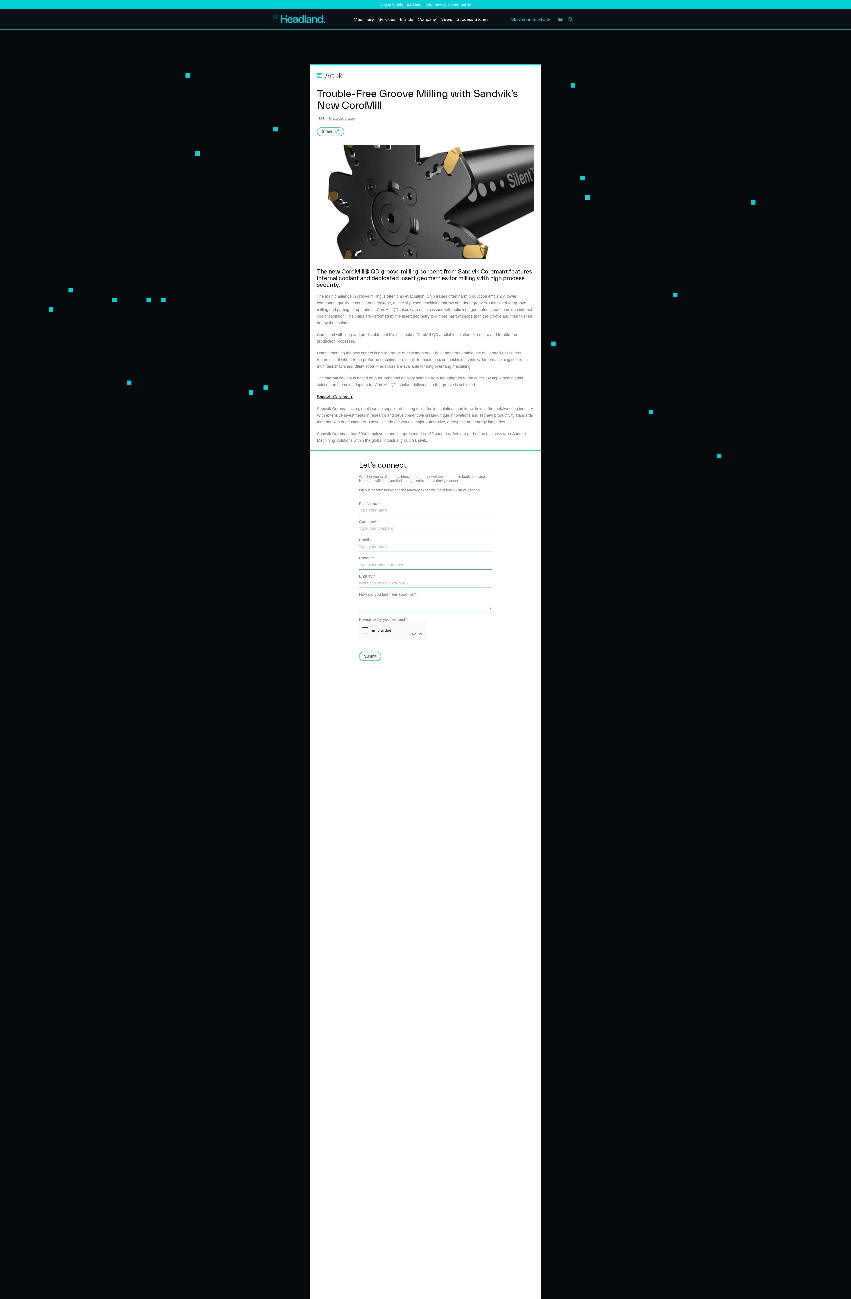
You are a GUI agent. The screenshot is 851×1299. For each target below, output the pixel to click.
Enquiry (367, 576)
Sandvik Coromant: (335, 396)
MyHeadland (409, 4)
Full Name (369, 503)
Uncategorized (342, 118)
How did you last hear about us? (387, 594)
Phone (366, 558)
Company (369, 522)
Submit (370, 656)
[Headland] (314, 19)
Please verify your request (383, 619)
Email (365, 540)
